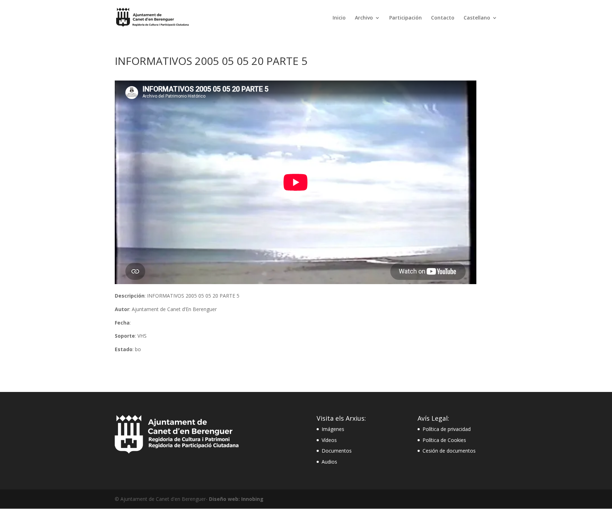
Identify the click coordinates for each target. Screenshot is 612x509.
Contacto (442, 18)
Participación (405, 18)
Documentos (337, 450)
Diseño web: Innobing (236, 499)
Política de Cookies (444, 440)
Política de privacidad (447, 429)
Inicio (339, 18)
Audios (329, 461)
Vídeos (329, 440)
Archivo (364, 18)
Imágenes (333, 429)
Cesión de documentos (449, 450)
